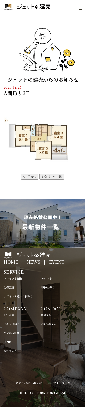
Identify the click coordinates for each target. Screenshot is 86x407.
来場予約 (46, 315)
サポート (46, 278)
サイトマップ (62, 383)
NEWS (33, 262)
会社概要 (9, 315)
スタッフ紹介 (12, 324)
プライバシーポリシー (30, 383)
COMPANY (15, 308)
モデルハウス (11, 333)
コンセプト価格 (13, 278)
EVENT (56, 262)
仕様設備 (9, 287)
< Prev (29, 176)
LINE (7, 342)
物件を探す (48, 287)
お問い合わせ (49, 324)
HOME (11, 262)
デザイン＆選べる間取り (18, 296)
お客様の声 (10, 351)
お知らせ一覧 (52, 176)
